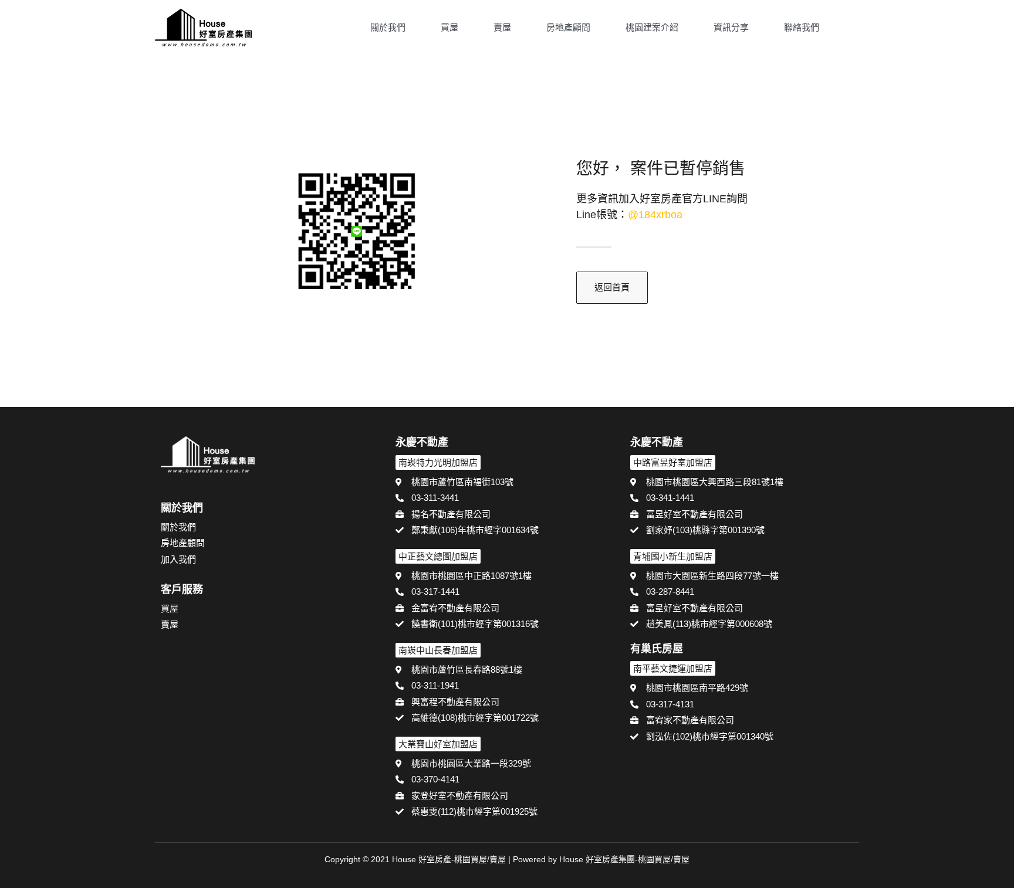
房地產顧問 (568, 27)
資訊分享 (731, 27)
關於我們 (387, 27)
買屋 (449, 27)
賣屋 (502, 27)
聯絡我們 (801, 27)
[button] (854, 29)
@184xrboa (655, 215)
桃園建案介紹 (652, 27)
